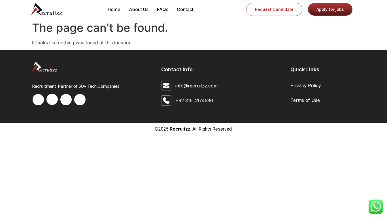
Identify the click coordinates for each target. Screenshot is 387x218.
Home (114, 9)
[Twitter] (66, 99)
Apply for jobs (330, 9)
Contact (185, 9)
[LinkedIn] (52, 99)
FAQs (162, 9)
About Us (138, 9)
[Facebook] (38, 99)
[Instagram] (80, 99)
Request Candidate (274, 9)
